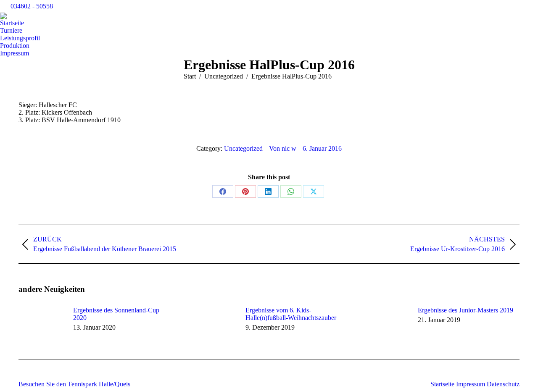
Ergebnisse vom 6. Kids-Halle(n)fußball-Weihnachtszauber (290, 314)
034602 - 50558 (32, 6)
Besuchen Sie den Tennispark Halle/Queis (74, 384)
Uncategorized (243, 148)
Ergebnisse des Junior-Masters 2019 (465, 310)
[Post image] (41, 325)
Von (282, 148)
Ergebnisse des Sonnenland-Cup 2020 (116, 314)
